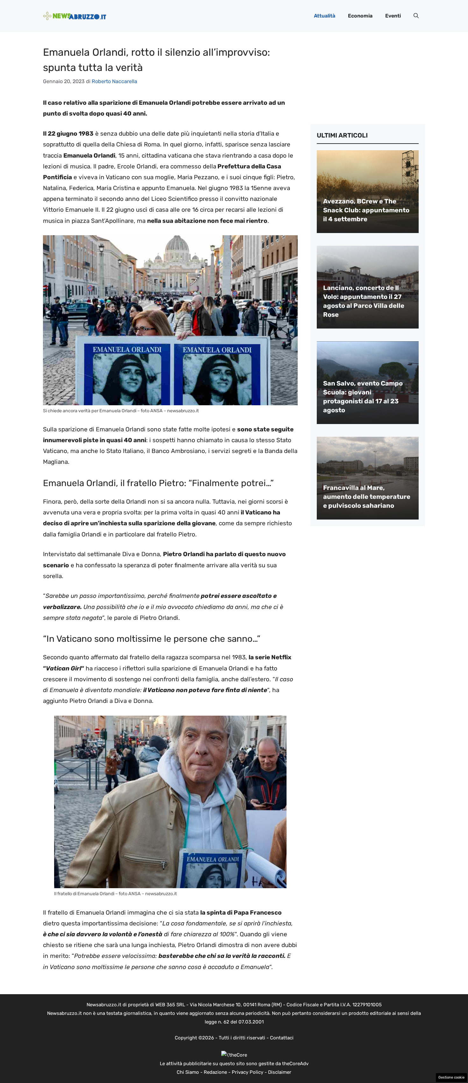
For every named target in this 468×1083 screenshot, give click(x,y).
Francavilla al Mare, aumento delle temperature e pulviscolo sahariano (366, 496)
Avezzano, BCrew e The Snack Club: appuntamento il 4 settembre (366, 210)
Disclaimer (279, 1072)
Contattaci (282, 1038)
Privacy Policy (247, 1072)
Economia (360, 16)
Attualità (324, 16)
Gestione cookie (451, 1077)
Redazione (215, 1072)
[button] (416, 15)
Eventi (393, 16)
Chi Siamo (188, 1072)
